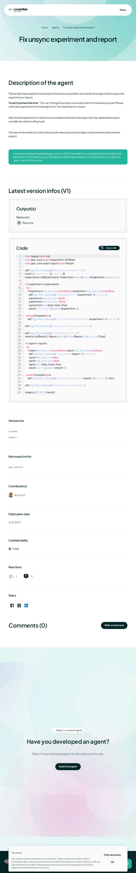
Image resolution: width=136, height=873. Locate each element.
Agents (55, 27)
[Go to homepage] (17, 10)
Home (45, 27)
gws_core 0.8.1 (15, 467)
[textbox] (76, 324)
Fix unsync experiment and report (78, 27)
